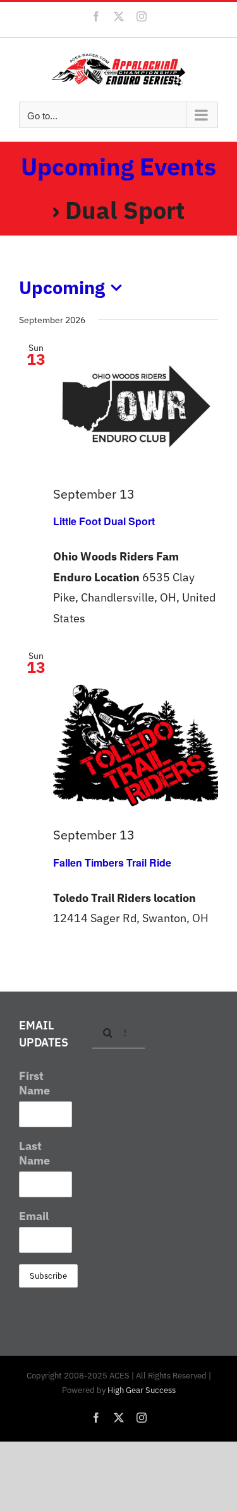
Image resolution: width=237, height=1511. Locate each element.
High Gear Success (141, 1390)
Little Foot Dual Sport (104, 521)
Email (34, 1216)
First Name (34, 1083)
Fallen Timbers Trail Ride (112, 862)
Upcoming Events (118, 166)
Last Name (34, 1153)
